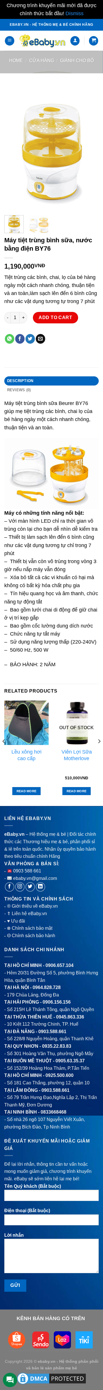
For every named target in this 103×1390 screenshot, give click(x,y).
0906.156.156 (57, 1002)
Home (16, 60)
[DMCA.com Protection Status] (51, 1378)
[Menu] (9, 41)
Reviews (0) (19, 390)
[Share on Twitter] (30, 339)
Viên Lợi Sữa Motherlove (77, 755)
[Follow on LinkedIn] (40, 887)
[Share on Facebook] (20, 339)
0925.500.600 (59, 1075)
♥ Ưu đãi (16, 921)
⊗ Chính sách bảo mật (29, 928)
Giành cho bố (77, 60)
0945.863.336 (70, 1017)
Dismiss (75, 13)
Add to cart (55, 317)
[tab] (51, 381)
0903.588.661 (52, 1031)
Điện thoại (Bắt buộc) (27, 1210)
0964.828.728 (47, 987)
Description (20, 381)
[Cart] (93, 41)
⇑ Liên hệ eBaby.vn (27, 913)
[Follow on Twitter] (30, 887)
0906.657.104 (59, 965)
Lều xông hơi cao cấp (26, 755)
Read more (27, 791)
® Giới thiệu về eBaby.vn (32, 906)
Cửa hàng (41, 60)
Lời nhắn (14, 1235)
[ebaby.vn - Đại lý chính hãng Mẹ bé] (42, 41)
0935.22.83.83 (56, 1046)
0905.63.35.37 (70, 1060)
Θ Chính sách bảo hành (31, 935)
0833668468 (53, 1112)
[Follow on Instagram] (20, 887)
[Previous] (13, 147)
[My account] (75, 41)
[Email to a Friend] (40, 339)
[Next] (89, 147)
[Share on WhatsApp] (9, 339)
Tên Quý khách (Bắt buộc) (32, 1186)
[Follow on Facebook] (9, 887)
